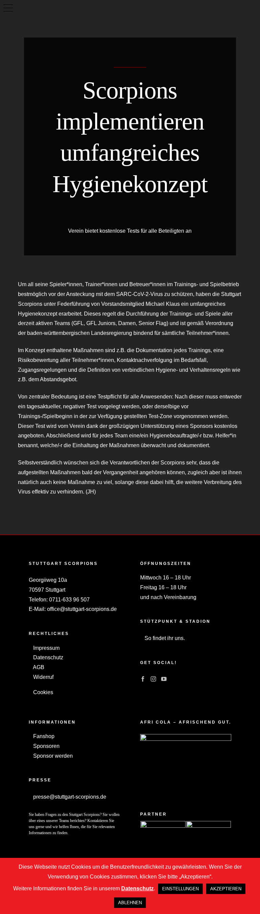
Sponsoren (46, 746)
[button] (8, 8)
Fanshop (43, 736)
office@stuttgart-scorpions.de (82, 609)
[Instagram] (153, 679)
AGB (38, 667)
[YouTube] (164, 679)
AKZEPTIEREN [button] (225, 888)
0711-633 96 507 (69, 599)
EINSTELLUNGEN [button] (180, 888)
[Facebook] (143, 679)
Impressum (46, 648)
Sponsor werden (52, 756)
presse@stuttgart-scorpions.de (69, 797)
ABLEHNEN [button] (130, 902)
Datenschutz (47, 657)
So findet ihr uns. (164, 638)
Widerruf (42, 677)
